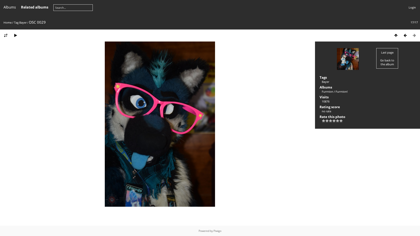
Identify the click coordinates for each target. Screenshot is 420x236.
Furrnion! (342, 92)
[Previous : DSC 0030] (405, 35)
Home (8, 22)
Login (412, 7)
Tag (16, 22)
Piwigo (217, 231)
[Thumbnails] (396, 35)
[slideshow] (15, 35)
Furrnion (327, 92)
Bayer (23, 22)
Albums (10, 7)
